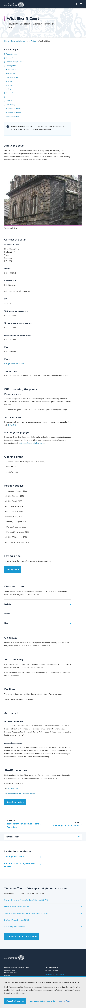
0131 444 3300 (53, 968)
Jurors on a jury (11, 97)
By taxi (9, 85)
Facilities (9, 101)
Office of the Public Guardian (16, 906)
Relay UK (12, 425)
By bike (10, 81)
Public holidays (11, 69)
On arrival (9, 93)
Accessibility (10, 104)
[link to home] (14, 957)
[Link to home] (14, 4)
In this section (12, 836)
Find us (33, 41)
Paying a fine (10, 73)
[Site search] (76, 4)
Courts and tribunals (18, 41)
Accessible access (14, 112)
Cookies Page (64, 1001)
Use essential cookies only (42, 1001)
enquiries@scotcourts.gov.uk (54, 974)
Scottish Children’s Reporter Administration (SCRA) (26, 913)
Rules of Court (12, 788)
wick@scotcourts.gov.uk (14, 364)
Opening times (11, 66)
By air (9, 89)
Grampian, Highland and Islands (22, 936)
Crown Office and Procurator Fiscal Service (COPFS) (26, 900)
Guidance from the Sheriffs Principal (20, 794)
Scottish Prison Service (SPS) (16, 920)
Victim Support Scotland (14, 926)
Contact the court (12, 58)
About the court (11, 54)
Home (6, 41)
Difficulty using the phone (15, 62)
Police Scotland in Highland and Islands (19, 865)
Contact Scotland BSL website (32, 443)
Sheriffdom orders (12, 116)
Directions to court (12, 77)
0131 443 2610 (53, 970)
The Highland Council (14, 856)
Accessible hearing (14, 108)
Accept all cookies (15, 1001)
